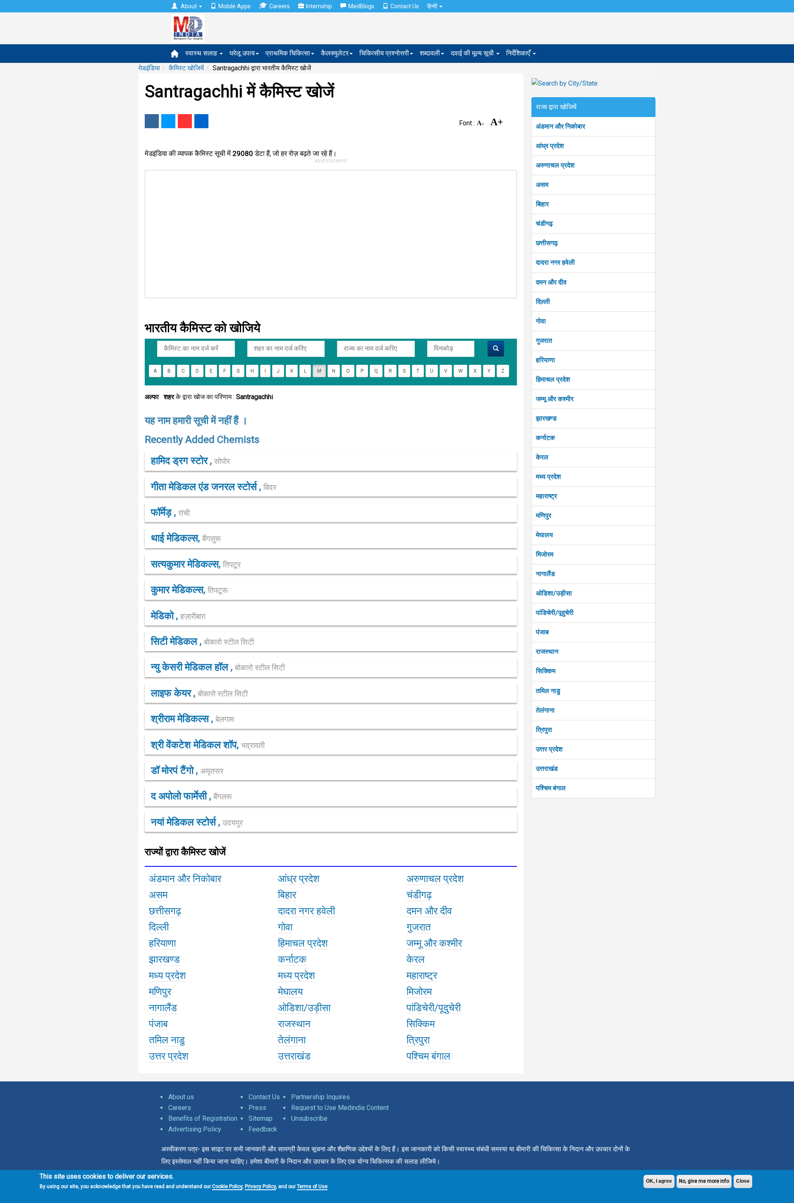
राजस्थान (547, 651)
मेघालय (544, 535)
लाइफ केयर (172, 693)
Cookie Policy (227, 1186)
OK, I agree (659, 1181)
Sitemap (261, 1118)
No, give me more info (704, 1181)
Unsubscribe (309, 1118)
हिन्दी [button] (432, 6)
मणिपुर (543, 515)
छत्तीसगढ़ (547, 243)
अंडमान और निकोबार (560, 126)
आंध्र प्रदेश (550, 146)
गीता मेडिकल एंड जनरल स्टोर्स (205, 487)
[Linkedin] (201, 121)
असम (542, 185)
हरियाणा (545, 360)
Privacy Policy (260, 1186)
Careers (279, 6)
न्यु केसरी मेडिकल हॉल (191, 667)
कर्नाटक (545, 438)
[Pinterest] (185, 121)
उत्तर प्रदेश (549, 749)
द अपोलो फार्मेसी (180, 796)
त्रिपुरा (544, 730)
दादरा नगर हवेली (555, 262)
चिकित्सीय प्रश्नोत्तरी (384, 53)
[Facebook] (152, 121)
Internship (319, 6)
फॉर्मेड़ (162, 512)
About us (181, 1097)
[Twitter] (168, 121)
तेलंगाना (545, 710)
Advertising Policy (194, 1129)
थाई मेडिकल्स (174, 538)
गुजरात (544, 340)
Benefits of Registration (202, 1118)
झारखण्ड (546, 418)
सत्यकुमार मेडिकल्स (185, 564)
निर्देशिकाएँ (519, 53)
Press (257, 1108)
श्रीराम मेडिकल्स (181, 719)
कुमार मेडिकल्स (177, 590)
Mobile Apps (234, 6)
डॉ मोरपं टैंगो (173, 770)
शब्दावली (430, 53)
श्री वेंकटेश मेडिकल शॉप (194, 745)
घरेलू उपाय (242, 53)
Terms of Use (312, 1186)
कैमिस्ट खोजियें (186, 68)
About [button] (188, 6)
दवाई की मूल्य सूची (473, 53)
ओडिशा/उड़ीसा (554, 593)
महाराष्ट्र (546, 496)
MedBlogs (361, 6)
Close (743, 1181)
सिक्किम (545, 671)
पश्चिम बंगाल (551, 788)
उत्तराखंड (547, 769)
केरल (542, 457)
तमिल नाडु (548, 691)
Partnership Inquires (320, 1097)
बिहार (542, 204)
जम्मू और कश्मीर (555, 399)
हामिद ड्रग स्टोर (180, 460)
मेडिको (163, 616)
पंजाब (542, 632)
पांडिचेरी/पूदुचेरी (555, 613)
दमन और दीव (551, 282)
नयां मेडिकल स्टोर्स (184, 822)
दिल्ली (543, 302)
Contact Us (404, 6)
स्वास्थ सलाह (202, 53)
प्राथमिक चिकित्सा (287, 53)
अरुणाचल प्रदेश (555, 165)
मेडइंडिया (149, 68)
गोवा (541, 321)
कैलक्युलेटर (335, 53)
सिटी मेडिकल (175, 641)
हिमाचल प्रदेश (553, 379)
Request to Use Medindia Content (340, 1108)
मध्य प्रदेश (548, 477)
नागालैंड (545, 574)
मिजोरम (544, 554)
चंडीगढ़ (544, 223)
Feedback (263, 1129)
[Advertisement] (327, 232)
